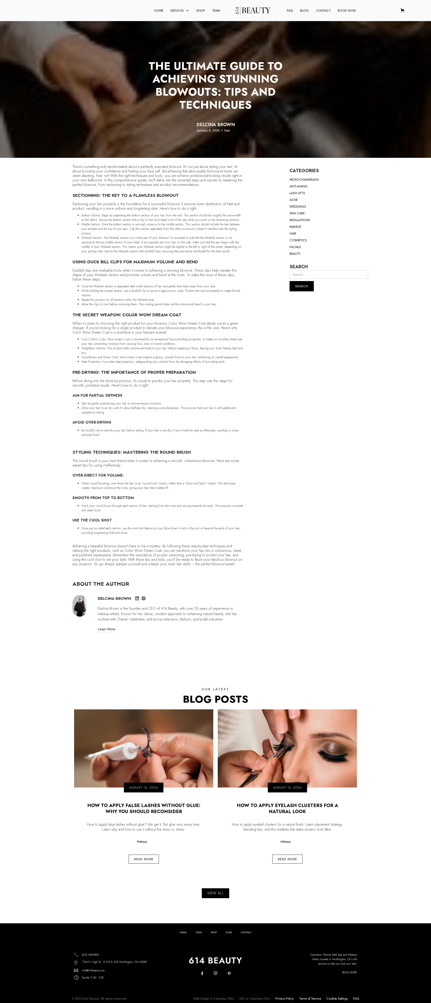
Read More (349, 972)
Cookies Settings (337, 998)
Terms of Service (310, 998)
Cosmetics (298, 240)
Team (216, 10)
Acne (294, 200)
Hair (293, 233)
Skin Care (297, 213)
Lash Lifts (297, 193)
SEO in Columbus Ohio (254, 998)
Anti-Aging (299, 186)
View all (215, 893)
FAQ (290, 10)
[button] (180, 11)
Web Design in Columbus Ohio (213, 998)
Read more (143, 859)
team (199, 932)
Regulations (300, 220)
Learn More (106, 629)
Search (299, 267)
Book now (347, 10)
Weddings (298, 206)
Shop (200, 10)
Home (158, 10)
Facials (295, 247)
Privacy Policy (284, 998)
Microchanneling (304, 179)
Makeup (295, 226)
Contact (323, 10)
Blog (304, 10)
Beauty (295, 253)
